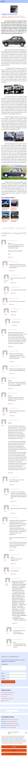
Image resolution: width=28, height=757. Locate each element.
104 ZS (19, 16)
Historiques (11, 16)
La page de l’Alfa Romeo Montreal (7, 692)
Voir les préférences (14, 754)
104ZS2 (5, 17)
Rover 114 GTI (4, 696)
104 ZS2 (22, 16)
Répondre (11, 257)
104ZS (2, 17)
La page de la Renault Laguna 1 (7, 694)
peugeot (11, 17)
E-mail (3, 676)
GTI (8, 17)
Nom (2, 673)
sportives (15, 17)
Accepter (14, 746)
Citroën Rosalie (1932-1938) (12, 719)
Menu (2, 1)
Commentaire (4, 664)
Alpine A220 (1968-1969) (8, 228)
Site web (3, 678)
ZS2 (18, 17)
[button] (26, 732)
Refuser (14, 750)
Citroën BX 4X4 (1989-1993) (11, 727)
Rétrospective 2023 (5, 700)
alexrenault (23, 17)
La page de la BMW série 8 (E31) (7, 698)
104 (17, 16)
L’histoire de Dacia (21, 228)
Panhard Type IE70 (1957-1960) (12, 723)
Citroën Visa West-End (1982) (11, 721)
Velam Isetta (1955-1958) (14, 725)
